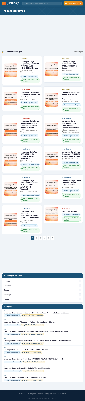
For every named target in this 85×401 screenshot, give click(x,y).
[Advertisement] (42, 31)
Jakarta (42, 281)
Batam (42, 290)
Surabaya (42, 295)
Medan (42, 299)
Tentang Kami (31, 394)
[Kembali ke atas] (80, 396)
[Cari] (59, 3)
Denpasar (42, 285)
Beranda (22, 394)
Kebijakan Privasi (50, 394)
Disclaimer (62, 394)
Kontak (40, 394)
